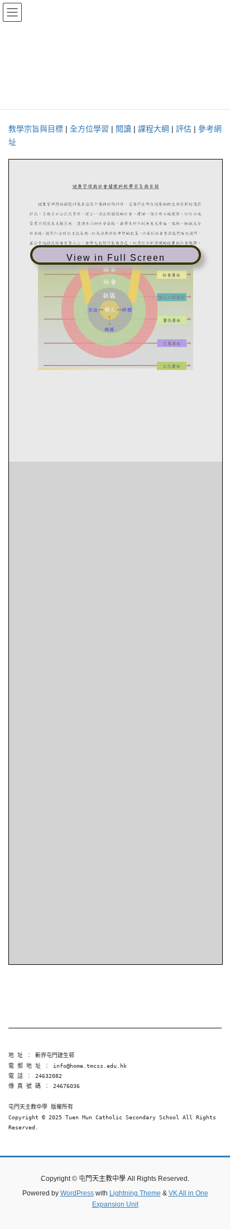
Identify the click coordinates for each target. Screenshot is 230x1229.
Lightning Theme (135, 1193)
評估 (183, 128)
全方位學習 (89, 128)
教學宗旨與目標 (35, 128)
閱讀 (123, 128)
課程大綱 (153, 128)
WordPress (77, 1193)
